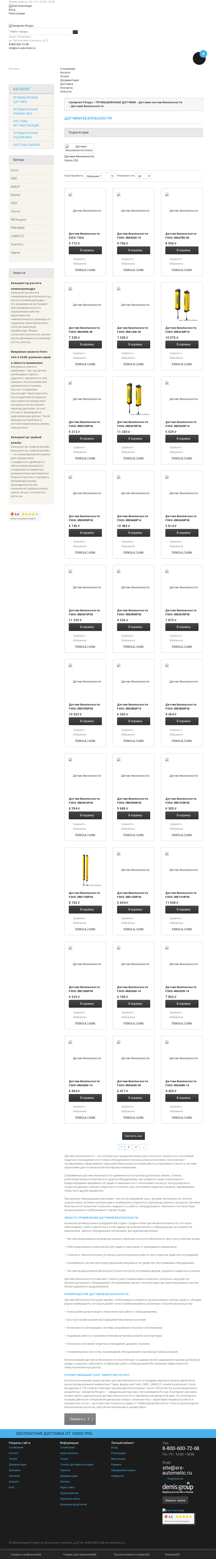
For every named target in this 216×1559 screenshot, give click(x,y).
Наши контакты (69, 1453)
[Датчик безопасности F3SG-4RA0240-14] (133, 964)
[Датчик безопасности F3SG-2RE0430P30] (181, 493)
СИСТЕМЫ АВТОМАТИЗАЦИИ (26, 123)
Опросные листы (70, 1498)
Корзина (116, 1464)
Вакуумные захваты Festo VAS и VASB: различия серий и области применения (31, 357)
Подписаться (175, 1478)
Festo (15, 170)
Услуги (13, 1458)
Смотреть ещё (133, 1136)
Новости (14, 1481)
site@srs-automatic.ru (22, 48)
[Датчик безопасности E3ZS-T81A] (85, 210)
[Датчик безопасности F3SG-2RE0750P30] (85, 681)
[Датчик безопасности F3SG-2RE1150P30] (85, 870)
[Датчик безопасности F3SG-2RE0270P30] (133, 399)
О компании (16, 1447)
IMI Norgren (18, 219)
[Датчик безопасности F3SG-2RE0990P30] (133, 776)
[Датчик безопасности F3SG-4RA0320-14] (181, 964)
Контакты (14, 1476)
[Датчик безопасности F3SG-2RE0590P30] (133, 587)
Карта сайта (67, 1487)
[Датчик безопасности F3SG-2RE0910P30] (85, 776)
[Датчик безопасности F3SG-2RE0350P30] (85, 493)
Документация (17, 1464)
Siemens (65, 1481)
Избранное (117, 1476)
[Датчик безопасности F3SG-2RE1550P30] (85, 964)
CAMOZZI (17, 236)
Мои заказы (118, 1458)
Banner (16, 195)
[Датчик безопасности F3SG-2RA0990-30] (85, 305)
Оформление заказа (123, 1470)
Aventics (17, 244)
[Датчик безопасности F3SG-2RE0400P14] (133, 493)
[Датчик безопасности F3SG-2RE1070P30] (181, 776)
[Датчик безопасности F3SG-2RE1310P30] (181, 870)
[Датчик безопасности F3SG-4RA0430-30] (133, 1058)
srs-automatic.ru (114, 1542)
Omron (15, 211)
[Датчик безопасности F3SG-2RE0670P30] (181, 587)
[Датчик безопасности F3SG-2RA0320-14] (133, 210)
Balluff (15, 186)
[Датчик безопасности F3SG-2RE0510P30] (85, 587)
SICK (14, 203)
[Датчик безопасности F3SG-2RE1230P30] (133, 870)
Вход (12, 9)
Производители (69, 1493)
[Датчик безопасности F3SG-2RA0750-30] (181, 210)
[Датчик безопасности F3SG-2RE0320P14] (181, 399)
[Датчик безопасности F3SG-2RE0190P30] (85, 399)
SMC (14, 178)
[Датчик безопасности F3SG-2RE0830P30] (181, 681)
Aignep (15, 252)
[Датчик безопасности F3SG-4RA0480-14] (181, 1058)
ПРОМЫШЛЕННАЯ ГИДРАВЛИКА (25, 135)
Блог (11, 1487)
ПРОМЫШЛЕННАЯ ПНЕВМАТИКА (25, 111)
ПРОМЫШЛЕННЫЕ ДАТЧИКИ (25, 99)
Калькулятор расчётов (73, 1504)
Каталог (14, 1453)
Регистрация (17, 13)
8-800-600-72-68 (18, 44)
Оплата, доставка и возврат (77, 1464)
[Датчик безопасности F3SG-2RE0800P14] (133, 681)
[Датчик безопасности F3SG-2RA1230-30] (133, 305)
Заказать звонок (175, 1500)
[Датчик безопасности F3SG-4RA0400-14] (85, 1058)
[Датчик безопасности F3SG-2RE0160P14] (181, 305)
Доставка (14, 1470)
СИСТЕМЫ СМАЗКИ (26, 145)
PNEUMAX (18, 228)
